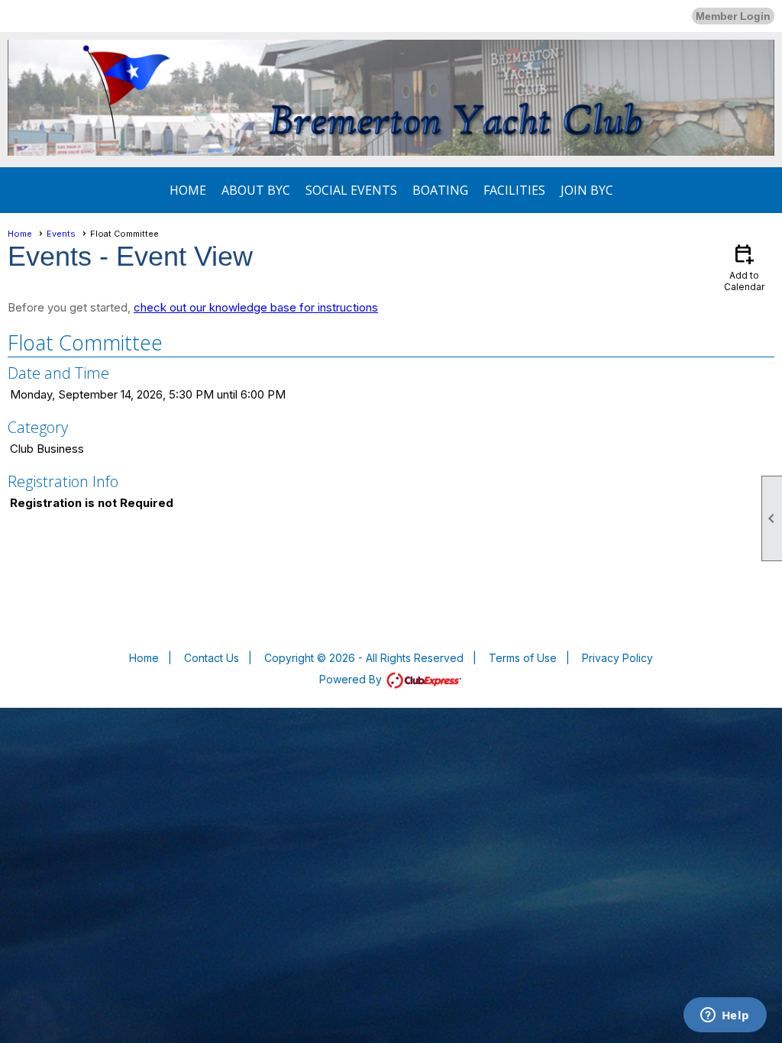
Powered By (352, 679)
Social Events (351, 190)
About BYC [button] (255, 190)
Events (61, 233)
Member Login (733, 16)
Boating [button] (440, 190)
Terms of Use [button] (523, 657)
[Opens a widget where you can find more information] (725, 1016)
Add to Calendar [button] (744, 266)
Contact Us (211, 657)
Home (188, 190)
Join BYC (587, 190)
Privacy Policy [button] (617, 657)
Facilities (514, 190)
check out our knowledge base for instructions (256, 307)
